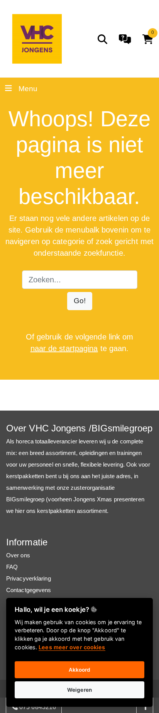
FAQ (12, 567)
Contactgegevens (28, 590)
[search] (102, 39)
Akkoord (80, 670)
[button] (79, 301)
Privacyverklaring (28, 578)
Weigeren (79, 690)
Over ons (18, 555)
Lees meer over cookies (72, 647)
